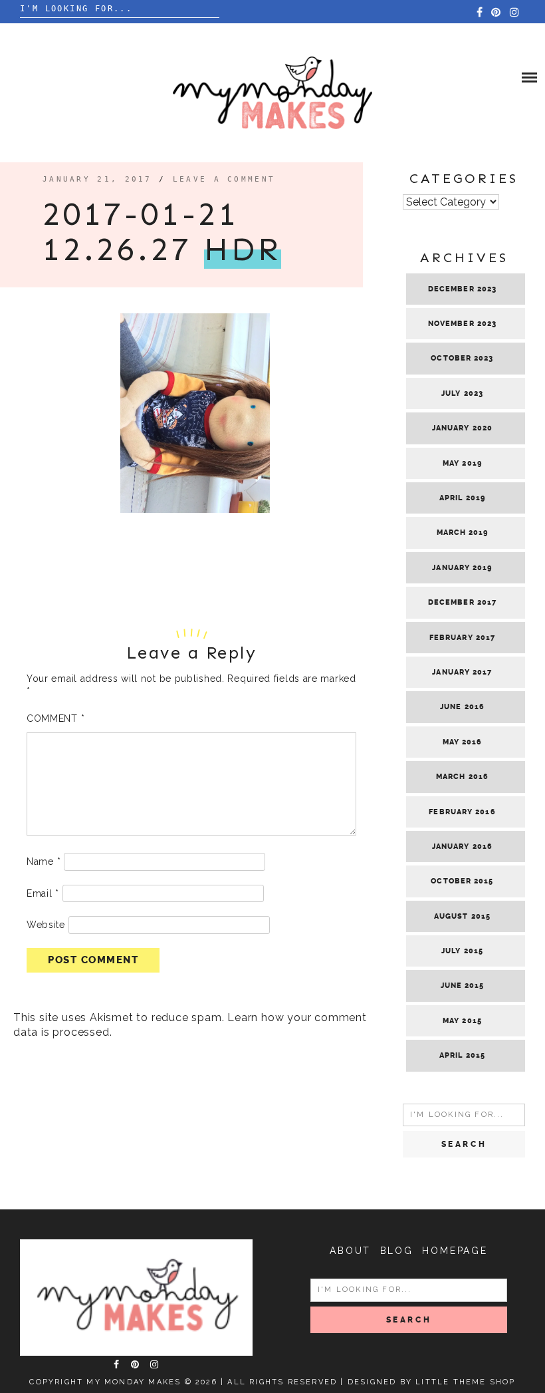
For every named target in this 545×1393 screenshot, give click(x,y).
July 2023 (462, 393)
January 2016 (462, 846)
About (350, 1250)
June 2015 (463, 985)
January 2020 (462, 428)
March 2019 (463, 532)
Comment (55, 718)
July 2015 (462, 951)
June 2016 (462, 706)
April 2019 (462, 498)
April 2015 (462, 1055)
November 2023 (462, 323)
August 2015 (462, 916)
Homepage (454, 1250)
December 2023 (462, 289)
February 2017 (462, 637)
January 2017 (462, 672)
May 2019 (462, 463)
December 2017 (462, 602)
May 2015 (462, 1020)
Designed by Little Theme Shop (432, 1382)
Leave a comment (224, 179)
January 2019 (462, 567)
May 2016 (463, 742)
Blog (396, 1250)
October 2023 (462, 358)
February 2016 (462, 812)
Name (43, 861)
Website (46, 924)
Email (43, 893)
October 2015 (462, 881)
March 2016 (462, 776)
